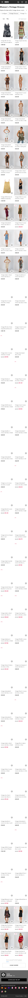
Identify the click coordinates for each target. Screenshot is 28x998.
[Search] (18, 2)
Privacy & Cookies (19, 996)
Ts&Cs (25, 996)
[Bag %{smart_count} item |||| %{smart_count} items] (26, 2)
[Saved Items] (22, 2)
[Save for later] (12, 37)
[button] (2, 988)
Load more (14, 965)
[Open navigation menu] (2, 2)
